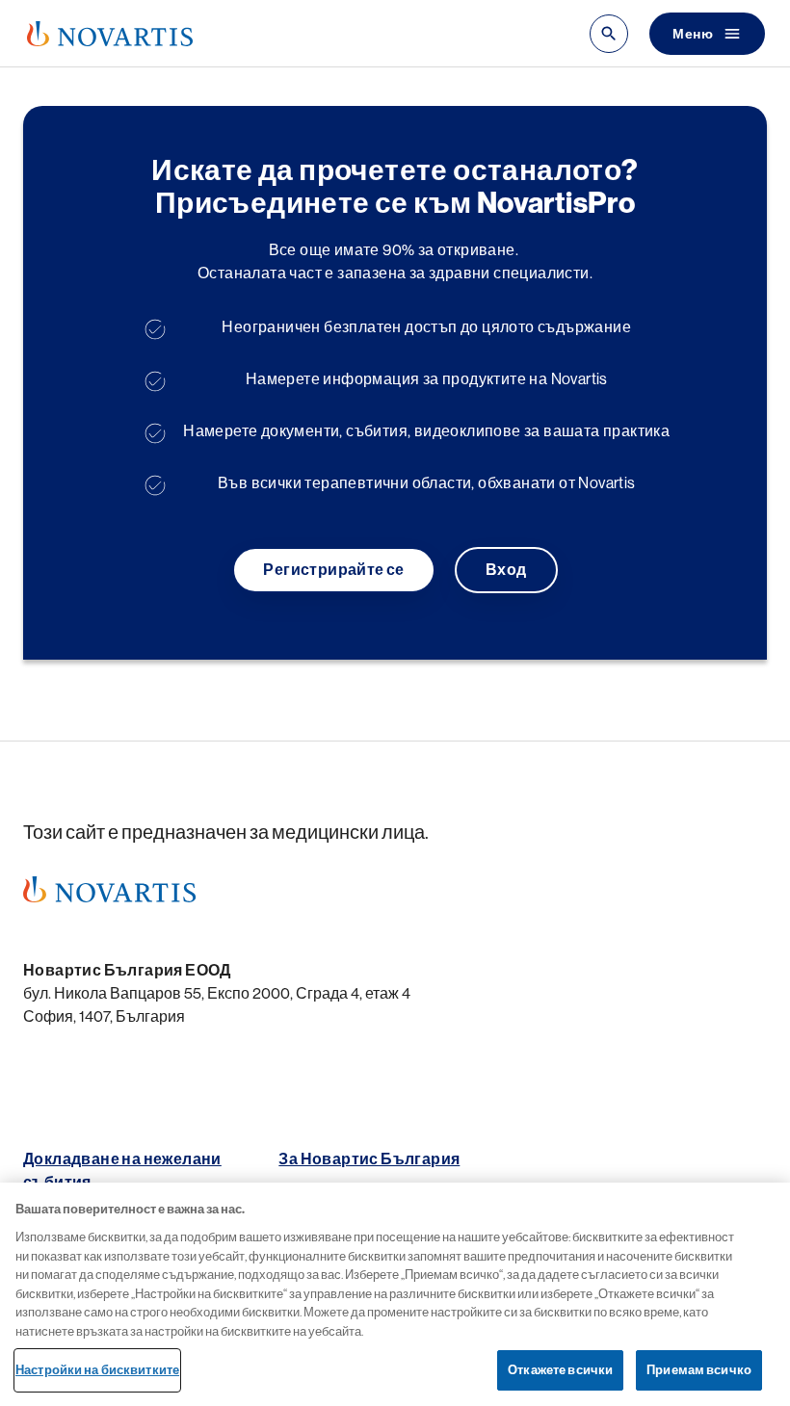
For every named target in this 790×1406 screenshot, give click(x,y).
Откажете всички (560, 1370)
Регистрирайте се (333, 570)
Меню (692, 33)
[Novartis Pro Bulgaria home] (110, 33)
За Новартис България (369, 1159)
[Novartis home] (110, 889)
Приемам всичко (698, 1370)
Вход (506, 570)
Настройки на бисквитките (97, 1370)
